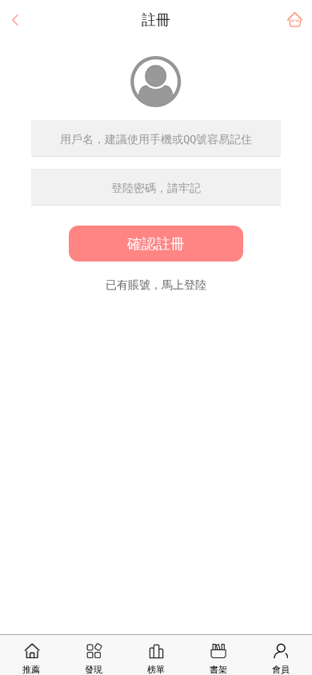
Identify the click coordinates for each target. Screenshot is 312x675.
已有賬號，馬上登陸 (156, 284)
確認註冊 (156, 243)
